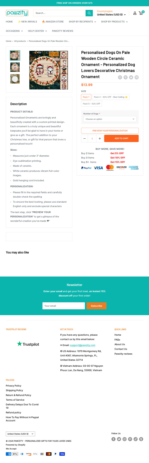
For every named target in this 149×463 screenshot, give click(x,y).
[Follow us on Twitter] (119, 439)
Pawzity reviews (123, 353)
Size (83, 91)
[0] (141, 13)
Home (8, 41)
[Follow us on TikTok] (136, 439)
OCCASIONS (13, 30)
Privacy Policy (13, 385)
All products (20, 41)
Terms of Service (15, 399)
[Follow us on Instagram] (125, 439)
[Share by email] (137, 77)
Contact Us (121, 348)
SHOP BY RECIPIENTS (81, 21)
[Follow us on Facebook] (113, 439)
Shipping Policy (14, 390)
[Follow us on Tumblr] (141, 439)
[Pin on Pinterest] (126, 77)
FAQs (117, 339)
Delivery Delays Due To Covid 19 (22, 406)
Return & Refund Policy (18, 395)
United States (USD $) (18, 434)
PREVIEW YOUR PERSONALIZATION (110, 130)
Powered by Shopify (15, 444)
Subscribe (96, 305)
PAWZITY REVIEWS (62, 30)
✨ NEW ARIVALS (27, 21)
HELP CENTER (36, 30)
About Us (120, 344)
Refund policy (13, 412)
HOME (9, 21)
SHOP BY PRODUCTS (113, 21)
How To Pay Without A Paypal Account (22, 419)
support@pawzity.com (82, 345)
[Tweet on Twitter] (131, 77)
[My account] (134, 13)
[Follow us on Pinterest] (130, 439)
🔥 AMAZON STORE (53, 21)
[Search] (89, 13)
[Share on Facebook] (120, 77)
